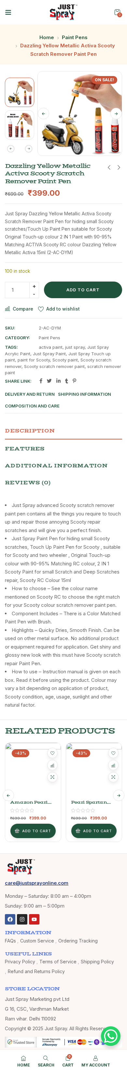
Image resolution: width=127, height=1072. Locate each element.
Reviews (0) (28, 482)
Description (30, 430)
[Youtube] (34, 919)
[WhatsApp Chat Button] (110, 1036)
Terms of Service (58, 961)
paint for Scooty (34, 359)
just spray (75, 347)
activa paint (51, 347)
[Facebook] (10, 919)
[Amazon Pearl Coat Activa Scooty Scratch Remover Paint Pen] (33, 771)
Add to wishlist (63, 309)
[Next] (116, 113)
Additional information (56, 465)
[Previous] (43, 113)
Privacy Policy (20, 961)
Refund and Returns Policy (36, 971)
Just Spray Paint (49, 353)
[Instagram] (22, 919)
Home (46, 37)
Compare (23, 309)
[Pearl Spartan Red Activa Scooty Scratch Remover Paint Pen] (94, 771)
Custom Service (37, 940)
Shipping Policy (97, 961)
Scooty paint (65, 359)
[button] (117, 12)
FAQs (10, 940)
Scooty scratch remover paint (54, 366)
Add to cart (83, 289)
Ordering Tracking (78, 940)
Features (25, 448)
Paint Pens (75, 37)
